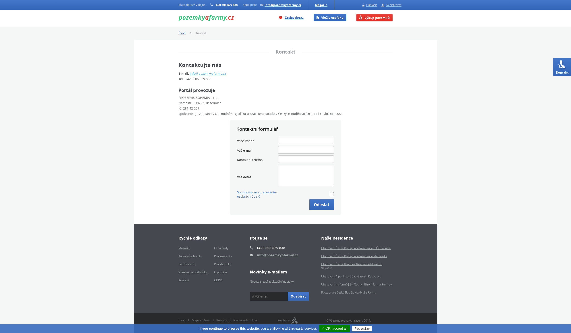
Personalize (362, 328)
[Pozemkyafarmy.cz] (206, 18)
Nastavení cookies (245, 320)
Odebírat (298, 296)
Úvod (182, 320)
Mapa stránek (201, 320)
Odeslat (321, 204)
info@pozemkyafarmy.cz (208, 73)
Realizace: (283, 320)
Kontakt (562, 72)
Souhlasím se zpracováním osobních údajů (257, 194)
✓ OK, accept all (335, 328)
